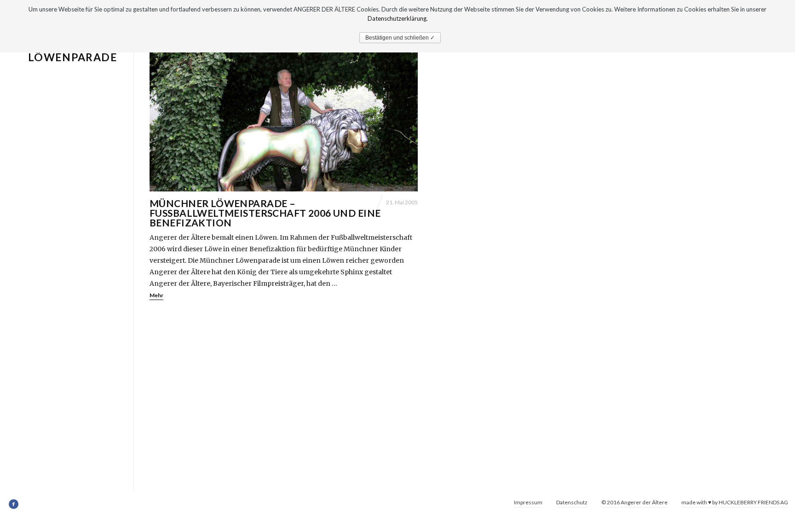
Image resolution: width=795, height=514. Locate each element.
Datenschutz (572, 502)
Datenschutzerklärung (397, 18)
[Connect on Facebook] (14, 504)
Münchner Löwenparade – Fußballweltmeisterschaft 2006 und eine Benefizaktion (265, 212)
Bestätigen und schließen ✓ (400, 38)
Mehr (156, 295)
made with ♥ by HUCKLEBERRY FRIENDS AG (734, 502)
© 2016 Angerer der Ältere (634, 502)
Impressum (528, 502)
